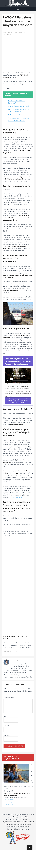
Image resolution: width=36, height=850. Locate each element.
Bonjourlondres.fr (10, 824)
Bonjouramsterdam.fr (24, 824)
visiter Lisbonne (10, 802)
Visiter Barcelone (18, 3)
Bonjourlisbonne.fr (24, 819)
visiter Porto (9, 800)
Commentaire (9, 698)
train (12, 194)
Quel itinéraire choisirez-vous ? (18, 106)
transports (14, 651)
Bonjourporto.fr (7, 822)
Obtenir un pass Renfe (15, 115)
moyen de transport (15, 497)
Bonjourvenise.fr (28, 822)
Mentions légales (18, 817)
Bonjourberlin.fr (12, 826)
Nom (6, 716)
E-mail (6, 726)
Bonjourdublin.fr (12, 829)
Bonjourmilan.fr (23, 829)
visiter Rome (9, 804)
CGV (26, 817)
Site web (6, 735)
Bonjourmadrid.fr (23, 826)
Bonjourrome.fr (18, 822)
